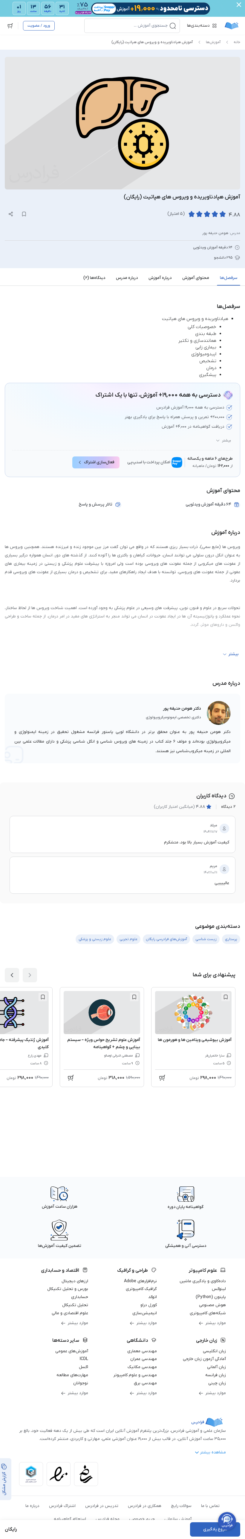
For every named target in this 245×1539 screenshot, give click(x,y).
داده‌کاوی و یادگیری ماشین (203, 1281)
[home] (231, 25)
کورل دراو (148, 1305)
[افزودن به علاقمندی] (226, 997)
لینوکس (219, 1289)
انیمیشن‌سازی (144, 1313)
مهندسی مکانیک (142, 1367)
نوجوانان (80, 1383)
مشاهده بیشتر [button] (213, 1452)
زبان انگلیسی (214, 1351)
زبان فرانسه (215, 1375)
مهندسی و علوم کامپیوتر (135, 1375)
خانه (237, 42)
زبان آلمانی (216, 1367)
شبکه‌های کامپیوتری (208, 1313)
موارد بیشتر (215, 1323)
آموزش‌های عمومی (71, 1351)
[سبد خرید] (10, 26)
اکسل (83, 1367)
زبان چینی (217, 1383)
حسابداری (79, 1297)
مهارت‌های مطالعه (72, 1375)
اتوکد (152, 1297)
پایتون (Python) (211, 1297)
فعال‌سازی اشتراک (99, 462)
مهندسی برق (145, 1383)
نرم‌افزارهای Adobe (140, 1281)
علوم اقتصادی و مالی (70, 1313)
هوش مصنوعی (212, 1305)
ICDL (84, 1359)
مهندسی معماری (142, 1351)
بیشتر (226, 440)
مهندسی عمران (143, 1359)
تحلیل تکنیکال (75, 1305)
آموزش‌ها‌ (213, 42)
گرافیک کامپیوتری (141, 1289)
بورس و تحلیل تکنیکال (67, 1289)
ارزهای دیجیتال (75, 1281)
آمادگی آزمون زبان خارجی (204, 1359)
